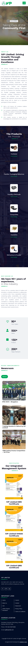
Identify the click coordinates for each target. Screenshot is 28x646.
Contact (17, 603)
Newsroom (18, 606)
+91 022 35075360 (10, 627)
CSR (3, 606)
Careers (17, 600)
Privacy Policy (18, 608)
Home (4, 600)
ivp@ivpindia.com (9, 630)
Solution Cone (23, 642)
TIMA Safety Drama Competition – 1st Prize (13, 451)
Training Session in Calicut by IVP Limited (14, 427)
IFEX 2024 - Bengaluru (10, 402)
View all (4, 376)
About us (4, 603)
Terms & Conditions (20, 611)
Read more (14, 156)
